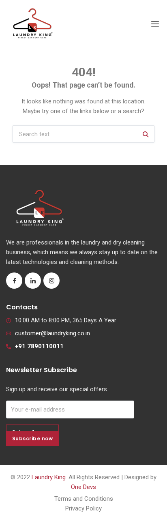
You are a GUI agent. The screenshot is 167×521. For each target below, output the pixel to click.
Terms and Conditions (83, 498)
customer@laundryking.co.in (52, 333)
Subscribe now (32, 438)
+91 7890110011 (39, 346)
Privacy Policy (83, 508)
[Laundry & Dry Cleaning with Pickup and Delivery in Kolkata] (32, 24)
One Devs (83, 487)
